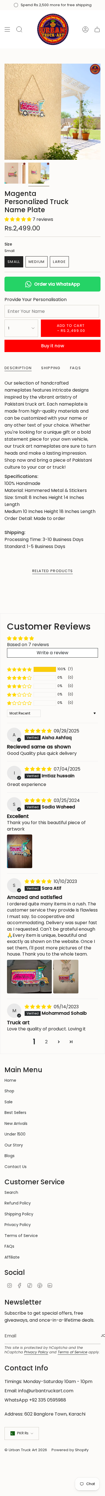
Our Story (13, 1145)
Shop (9, 1091)
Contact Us (15, 1166)
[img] (39, 731)
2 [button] (46, 1042)
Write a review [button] (52, 652)
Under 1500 (14, 1134)
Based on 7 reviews (28, 644)
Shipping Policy (18, 1214)
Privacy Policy (17, 1224)
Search (11, 1192)
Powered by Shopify (70, 1450)
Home (10, 1080)
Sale (8, 1102)
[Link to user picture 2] (65, 976)
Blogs (9, 1156)
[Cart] (97, 29)
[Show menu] (7, 29)
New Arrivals (15, 1123)
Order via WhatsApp (57, 284)
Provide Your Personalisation (35, 299)
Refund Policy (17, 1203)
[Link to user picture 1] (19, 851)
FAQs (9, 1246)
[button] (18, 219)
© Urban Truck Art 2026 (25, 1450)
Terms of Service (21, 1235)
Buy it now (52, 346)
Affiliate (12, 1257)
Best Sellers (15, 1112)
